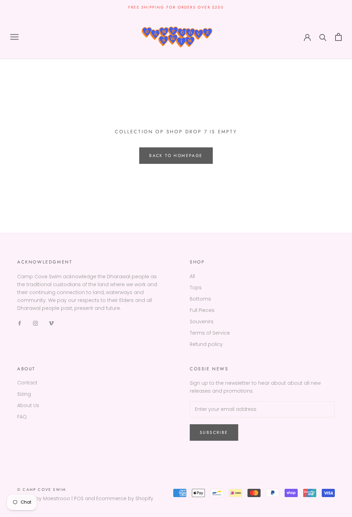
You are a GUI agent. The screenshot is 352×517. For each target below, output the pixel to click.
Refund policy (206, 344)
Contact (27, 382)
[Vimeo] (51, 323)
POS (79, 498)
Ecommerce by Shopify (124, 498)
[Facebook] (19, 323)
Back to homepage (175, 156)
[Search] (323, 37)
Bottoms (200, 298)
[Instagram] (35, 323)
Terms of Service (210, 332)
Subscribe (214, 432)
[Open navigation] (14, 37)
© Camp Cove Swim (41, 489)
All (192, 276)
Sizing (24, 394)
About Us (28, 405)
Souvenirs (201, 321)
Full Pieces (202, 310)
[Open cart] (338, 37)
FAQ (22, 416)
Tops (196, 287)
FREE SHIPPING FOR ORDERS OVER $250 (176, 7)
